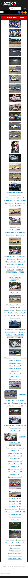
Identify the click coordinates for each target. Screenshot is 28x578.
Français (25, 8)
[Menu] (2, 12)
